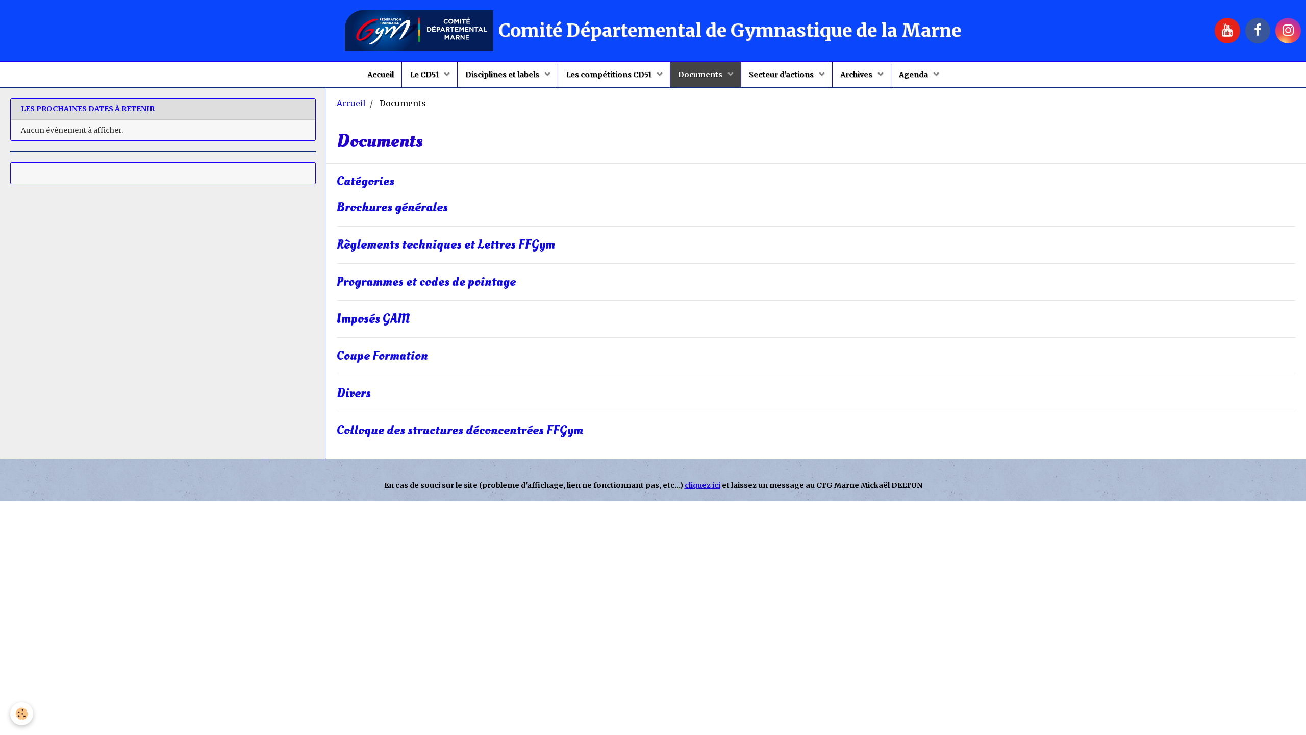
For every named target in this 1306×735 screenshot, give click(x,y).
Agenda (914, 74)
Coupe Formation (382, 356)
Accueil (380, 74)
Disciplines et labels (503, 74)
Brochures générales (392, 207)
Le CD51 (425, 74)
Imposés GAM (373, 319)
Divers (354, 393)
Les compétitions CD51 (609, 74)
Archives (857, 74)
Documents (701, 74)
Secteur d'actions (782, 74)
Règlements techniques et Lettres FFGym (446, 244)
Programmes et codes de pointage (426, 282)
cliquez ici (702, 485)
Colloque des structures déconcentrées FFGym (460, 430)
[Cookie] (21, 713)
